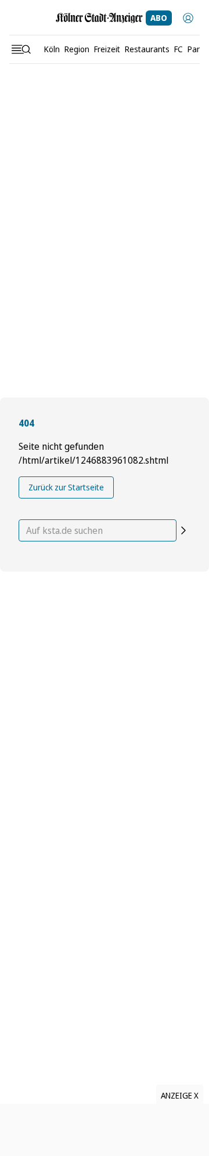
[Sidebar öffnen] (21, 49)
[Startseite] (99, 18)
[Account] (188, 18)
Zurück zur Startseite (66, 487)
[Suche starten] (183, 530)
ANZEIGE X (180, 1095)
